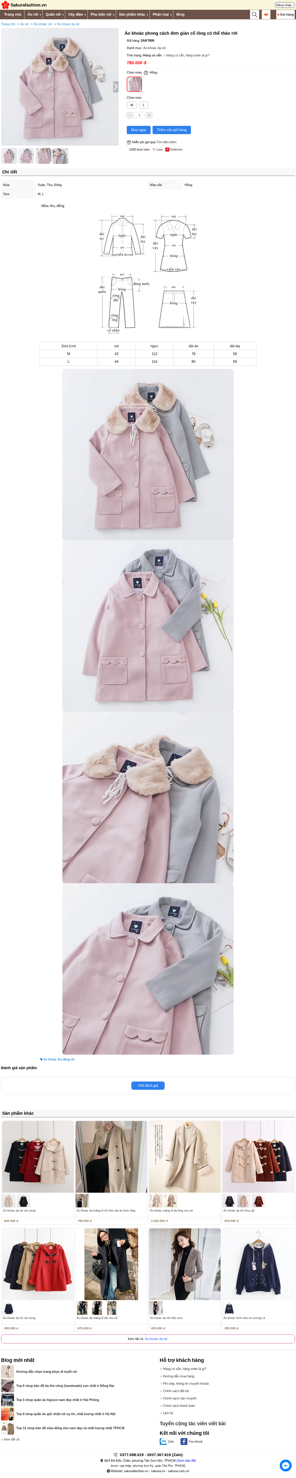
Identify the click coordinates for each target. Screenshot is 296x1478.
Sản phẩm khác (132, 14)
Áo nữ (33, 14)
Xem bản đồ (186, 1460)
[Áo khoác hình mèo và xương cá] (258, 1264)
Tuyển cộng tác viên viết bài (193, 1423)
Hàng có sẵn (152, 55)
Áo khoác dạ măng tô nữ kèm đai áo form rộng (105, 1210)
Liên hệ (168, 1413)
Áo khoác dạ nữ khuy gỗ (238, 1210)
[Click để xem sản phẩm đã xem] (266, 14)
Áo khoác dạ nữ (68, 24)
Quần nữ (53, 14)
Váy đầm (75, 14)
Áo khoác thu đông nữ (59, 1059)
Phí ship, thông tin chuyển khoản (186, 1383)
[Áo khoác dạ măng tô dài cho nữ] (111, 1264)
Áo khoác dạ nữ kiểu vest (166, 1318)
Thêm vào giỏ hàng (172, 130)
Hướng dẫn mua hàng (178, 1376)
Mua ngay (138, 130)
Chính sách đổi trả (176, 1391)
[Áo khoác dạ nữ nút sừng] (38, 1157)
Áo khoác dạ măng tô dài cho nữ (97, 1318)
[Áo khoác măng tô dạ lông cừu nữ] (185, 1157)
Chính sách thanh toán (179, 1405)
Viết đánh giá (148, 1085)
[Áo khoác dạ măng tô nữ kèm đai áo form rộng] (111, 1157)
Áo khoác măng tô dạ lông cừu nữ (171, 1210)
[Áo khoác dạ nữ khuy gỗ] (258, 1157)
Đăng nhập (283, 5)
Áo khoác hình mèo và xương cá (244, 1318)
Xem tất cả (11, 1439)
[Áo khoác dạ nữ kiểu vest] (185, 1264)
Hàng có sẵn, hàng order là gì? (187, 55)
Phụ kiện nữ (101, 14)
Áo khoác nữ (43, 24)
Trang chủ (12, 14)
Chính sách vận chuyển (180, 1398)
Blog (180, 14)
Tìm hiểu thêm (166, 142)
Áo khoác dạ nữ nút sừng (19, 1210)
